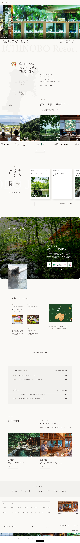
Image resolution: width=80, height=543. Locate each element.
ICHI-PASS (36, 507)
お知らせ (48, 512)
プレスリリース (33, 512)
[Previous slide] (31, 204)
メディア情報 (41, 512)
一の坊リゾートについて (15, 512)
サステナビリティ (25, 512)
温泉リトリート (13, 507)
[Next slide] (36, 204)
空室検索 (48, 507)
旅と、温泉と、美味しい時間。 (27, 507)
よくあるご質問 (42, 507)
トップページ (13, 503)
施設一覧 (19, 507)
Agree (40, 540)
